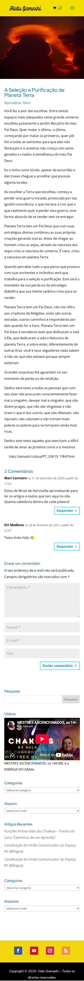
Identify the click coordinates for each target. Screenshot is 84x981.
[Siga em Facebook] (18, 951)
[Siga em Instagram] (50, 951)
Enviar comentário (58, 665)
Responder (65, 510)
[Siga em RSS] (66, 951)
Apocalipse (12, 103)
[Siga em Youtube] (34, 951)
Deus (27, 103)
